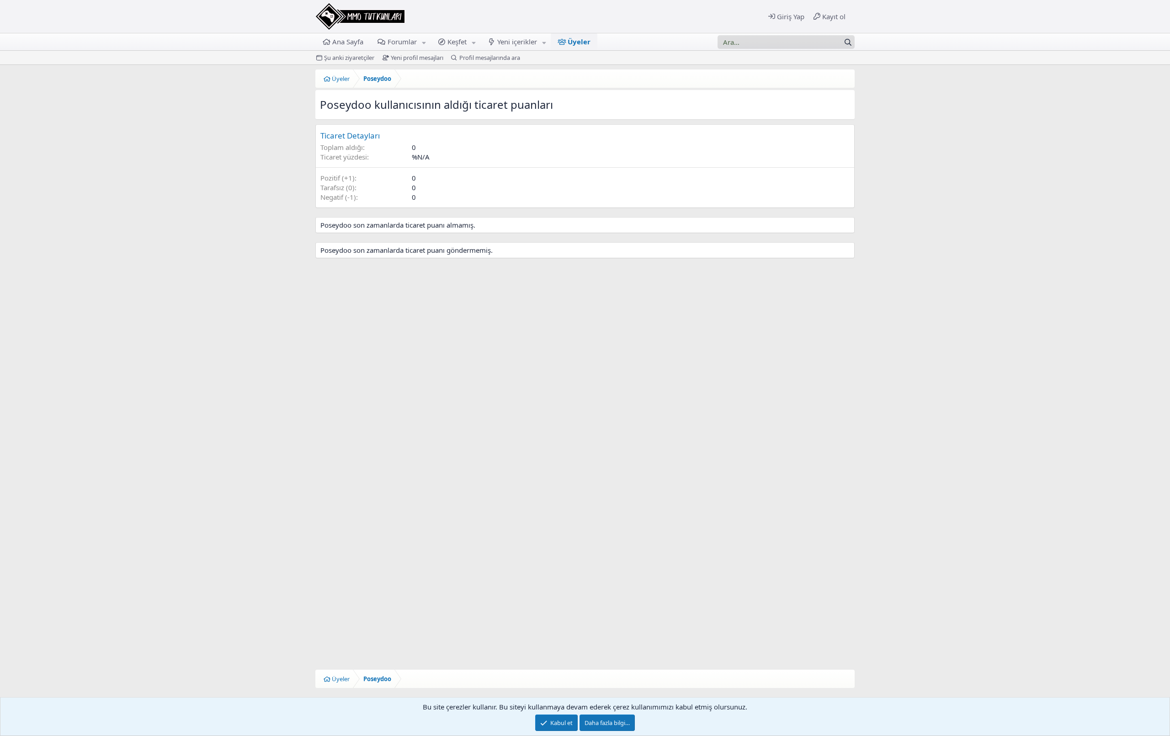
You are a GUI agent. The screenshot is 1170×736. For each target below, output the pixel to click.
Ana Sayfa (347, 41)
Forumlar (402, 41)
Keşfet (457, 41)
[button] (423, 41)
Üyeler (579, 41)
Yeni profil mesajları (417, 57)
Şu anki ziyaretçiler (349, 57)
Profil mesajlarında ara (489, 57)
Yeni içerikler (517, 41)
